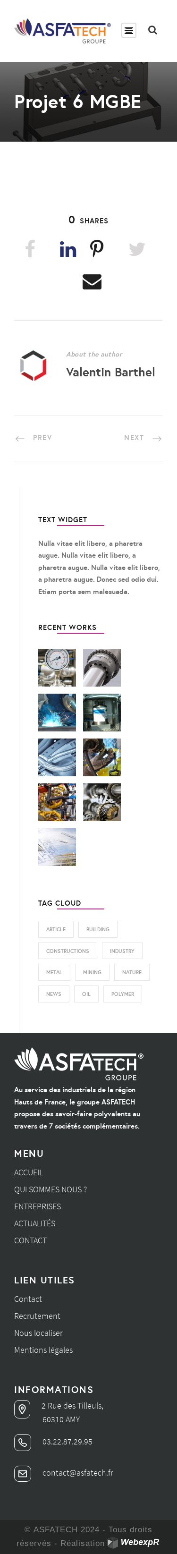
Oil (86, 994)
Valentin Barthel (110, 372)
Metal (54, 972)
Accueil (28, 1172)
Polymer (122, 994)
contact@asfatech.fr (77, 1472)
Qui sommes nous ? (50, 1189)
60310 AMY (61, 1419)
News (53, 994)
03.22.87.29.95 (67, 1441)
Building (98, 929)
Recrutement (37, 1315)
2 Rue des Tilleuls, (71, 1405)
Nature (132, 972)
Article (56, 929)
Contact (30, 1240)
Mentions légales (43, 1349)
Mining (92, 972)
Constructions (67, 951)
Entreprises (37, 1206)
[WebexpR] (134, 1543)
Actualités (34, 1223)
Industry (122, 951)
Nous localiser (38, 1332)
